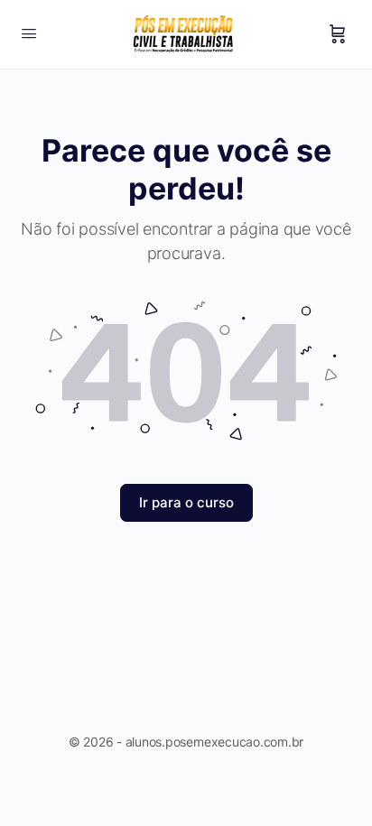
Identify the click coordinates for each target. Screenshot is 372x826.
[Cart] (337, 34)
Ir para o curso (186, 502)
